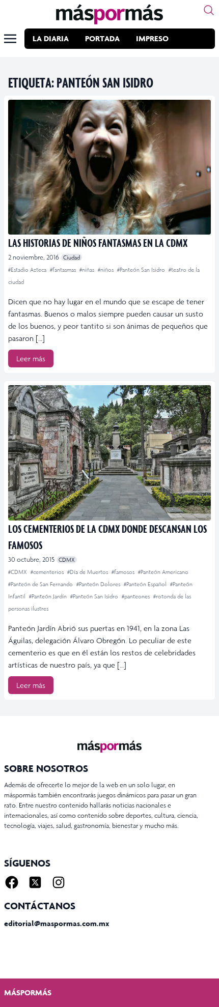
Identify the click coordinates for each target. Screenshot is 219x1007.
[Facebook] (11, 882)
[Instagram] (58, 882)
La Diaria (51, 38)
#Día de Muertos (88, 572)
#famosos (124, 572)
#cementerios (48, 572)
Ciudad (71, 257)
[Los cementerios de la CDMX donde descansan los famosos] (109, 452)
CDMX (67, 559)
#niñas (87, 269)
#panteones (136, 596)
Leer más (30, 358)
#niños (106, 269)
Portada (102, 38)
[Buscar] (209, 10)
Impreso (152, 38)
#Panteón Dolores (99, 584)
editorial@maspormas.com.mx (56, 923)
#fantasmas (63, 269)
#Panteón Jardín (48, 596)
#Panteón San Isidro (142, 269)
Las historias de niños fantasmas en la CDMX (97, 242)
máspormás (27, 992)
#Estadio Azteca (28, 269)
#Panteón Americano (163, 572)
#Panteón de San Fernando (41, 584)
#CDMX (18, 572)
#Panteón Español (146, 584)
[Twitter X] (35, 882)
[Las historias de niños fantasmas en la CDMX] (109, 167)
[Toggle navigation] (10, 39)
